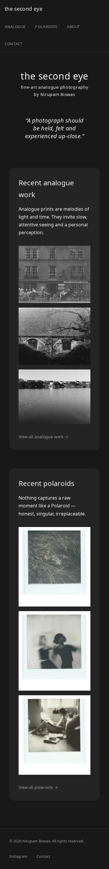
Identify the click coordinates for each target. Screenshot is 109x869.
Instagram (18, 856)
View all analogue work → (43, 436)
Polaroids (46, 26)
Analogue (15, 26)
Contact (13, 43)
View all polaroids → (38, 787)
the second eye (23, 8)
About (73, 26)
